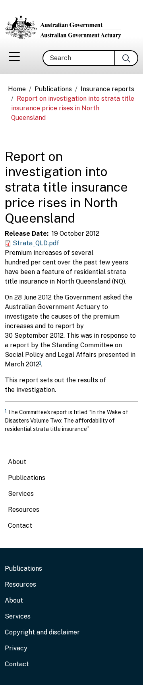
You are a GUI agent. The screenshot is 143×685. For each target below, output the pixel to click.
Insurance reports (107, 89)
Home (17, 89)
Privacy (16, 648)
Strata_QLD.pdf (36, 243)
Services (21, 493)
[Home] (66, 27)
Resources (23, 509)
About (17, 462)
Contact (20, 525)
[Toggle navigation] (14, 58)
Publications (53, 89)
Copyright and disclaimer (42, 632)
